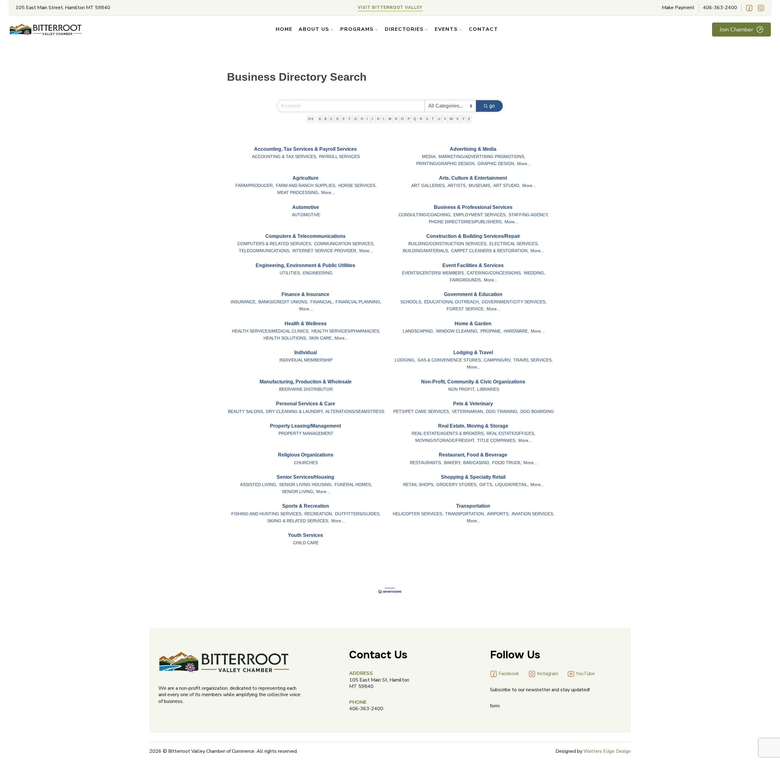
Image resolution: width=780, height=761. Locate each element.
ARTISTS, (457, 185)
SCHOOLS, (411, 302)
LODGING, (405, 360)
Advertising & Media (473, 149)
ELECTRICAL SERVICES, (514, 243)
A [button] (320, 119)
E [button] (344, 119)
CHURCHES (306, 462)
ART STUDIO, (506, 185)
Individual (305, 352)
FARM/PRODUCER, (255, 185)
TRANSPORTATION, (465, 514)
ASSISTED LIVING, (258, 484)
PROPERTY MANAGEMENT (305, 433)
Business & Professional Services (473, 207)
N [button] (396, 119)
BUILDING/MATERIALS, (426, 250)
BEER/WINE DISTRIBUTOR (306, 389)
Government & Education (473, 294)
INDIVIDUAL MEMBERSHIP (305, 360)
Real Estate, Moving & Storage (473, 425)
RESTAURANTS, (426, 462)
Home (284, 29)
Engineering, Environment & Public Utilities (305, 265)
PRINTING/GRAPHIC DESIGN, (446, 163)
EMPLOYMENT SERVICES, (480, 215)
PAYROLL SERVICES (339, 156)
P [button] (409, 119)
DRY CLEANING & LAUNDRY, (295, 411)
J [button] (372, 119)
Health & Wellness (306, 323)
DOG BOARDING (537, 411)
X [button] (457, 119)
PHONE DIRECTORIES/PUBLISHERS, (466, 222)
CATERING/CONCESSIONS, (494, 273)
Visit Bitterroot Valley (390, 7)
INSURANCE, (244, 302)
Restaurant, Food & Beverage (473, 454)
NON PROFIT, (461, 389)
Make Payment (678, 8)
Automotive (305, 207)
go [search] (492, 105)
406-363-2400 (720, 8)
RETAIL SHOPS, (418, 484)
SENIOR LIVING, (298, 491)
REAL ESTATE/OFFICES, (511, 433)
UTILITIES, (290, 273)
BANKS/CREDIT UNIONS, (283, 302)
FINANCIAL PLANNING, (358, 302)
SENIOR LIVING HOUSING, (306, 484)
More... (524, 163)
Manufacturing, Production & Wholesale (306, 381)
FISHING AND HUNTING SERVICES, (267, 514)
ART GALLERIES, (428, 185)
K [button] (378, 119)
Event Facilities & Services (473, 265)
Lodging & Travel (473, 352)
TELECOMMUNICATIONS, (264, 250)
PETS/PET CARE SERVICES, (421, 411)
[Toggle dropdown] (331, 29)
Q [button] (414, 119)
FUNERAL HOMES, (353, 484)
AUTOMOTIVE (306, 215)
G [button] (355, 119)
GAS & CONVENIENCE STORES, (449, 360)
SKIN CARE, (321, 338)
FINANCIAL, (322, 302)
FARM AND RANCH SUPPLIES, (306, 185)
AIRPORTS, (498, 514)
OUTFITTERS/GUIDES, (358, 514)
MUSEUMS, (480, 185)
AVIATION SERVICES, (533, 514)
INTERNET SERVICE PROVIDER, (324, 250)
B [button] (325, 119)
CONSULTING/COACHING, (425, 215)
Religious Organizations (305, 454)
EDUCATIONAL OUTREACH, (452, 302)
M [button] (389, 119)
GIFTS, (486, 484)
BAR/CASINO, (476, 462)
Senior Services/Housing (305, 477)
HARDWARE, (516, 331)
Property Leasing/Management (305, 425)
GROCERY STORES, (456, 484)
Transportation (473, 506)
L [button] (384, 119)
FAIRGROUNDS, (466, 280)
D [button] (337, 119)
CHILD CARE (306, 543)
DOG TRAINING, (502, 411)
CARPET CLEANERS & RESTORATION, (490, 250)
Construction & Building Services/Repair (473, 236)
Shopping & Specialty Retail (473, 477)
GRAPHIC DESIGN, (496, 163)
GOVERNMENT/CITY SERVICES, (514, 302)
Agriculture (305, 178)
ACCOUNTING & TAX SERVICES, (284, 156)
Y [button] (463, 119)
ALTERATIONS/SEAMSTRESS (354, 411)
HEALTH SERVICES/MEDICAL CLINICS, (271, 331)
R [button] (421, 119)
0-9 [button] (310, 119)
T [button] (433, 119)
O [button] (402, 119)
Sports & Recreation (305, 506)
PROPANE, (491, 331)
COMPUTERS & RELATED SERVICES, (274, 243)
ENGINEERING (317, 273)
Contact (483, 29)
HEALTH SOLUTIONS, (285, 338)
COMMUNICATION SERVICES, (344, 243)
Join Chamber (736, 29)
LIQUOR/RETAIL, (512, 484)
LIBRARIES (488, 389)
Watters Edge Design (607, 751)
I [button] (367, 119)
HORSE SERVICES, (357, 185)
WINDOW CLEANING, (457, 331)
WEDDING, (534, 273)
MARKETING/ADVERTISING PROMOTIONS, (481, 156)
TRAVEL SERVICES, (533, 360)
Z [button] (469, 119)
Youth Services (305, 535)
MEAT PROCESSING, (298, 192)
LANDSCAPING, (418, 331)
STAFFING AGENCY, (529, 215)
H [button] (362, 119)
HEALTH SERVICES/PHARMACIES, (345, 331)
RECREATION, (318, 514)
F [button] (350, 119)
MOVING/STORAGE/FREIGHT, (445, 440)
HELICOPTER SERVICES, (418, 514)
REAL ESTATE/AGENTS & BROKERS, (448, 433)
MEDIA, (429, 156)
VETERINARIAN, (468, 411)
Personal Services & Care (305, 403)
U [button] (439, 119)
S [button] (427, 119)
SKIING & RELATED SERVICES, (298, 521)
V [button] (445, 119)
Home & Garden (473, 323)
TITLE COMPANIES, (496, 440)
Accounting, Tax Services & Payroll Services (305, 149)
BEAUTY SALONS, (246, 411)
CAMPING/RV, (498, 360)
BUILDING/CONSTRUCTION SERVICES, (448, 243)
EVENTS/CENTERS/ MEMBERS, (433, 273)
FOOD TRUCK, (507, 462)
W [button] (451, 119)
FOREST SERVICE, (466, 309)
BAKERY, (452, 462)
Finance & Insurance (305, 294)
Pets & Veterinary (473, 403)
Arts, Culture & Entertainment (473, 178)
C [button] (331, 119)
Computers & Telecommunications (305, 236)
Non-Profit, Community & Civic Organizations (473, 381)
